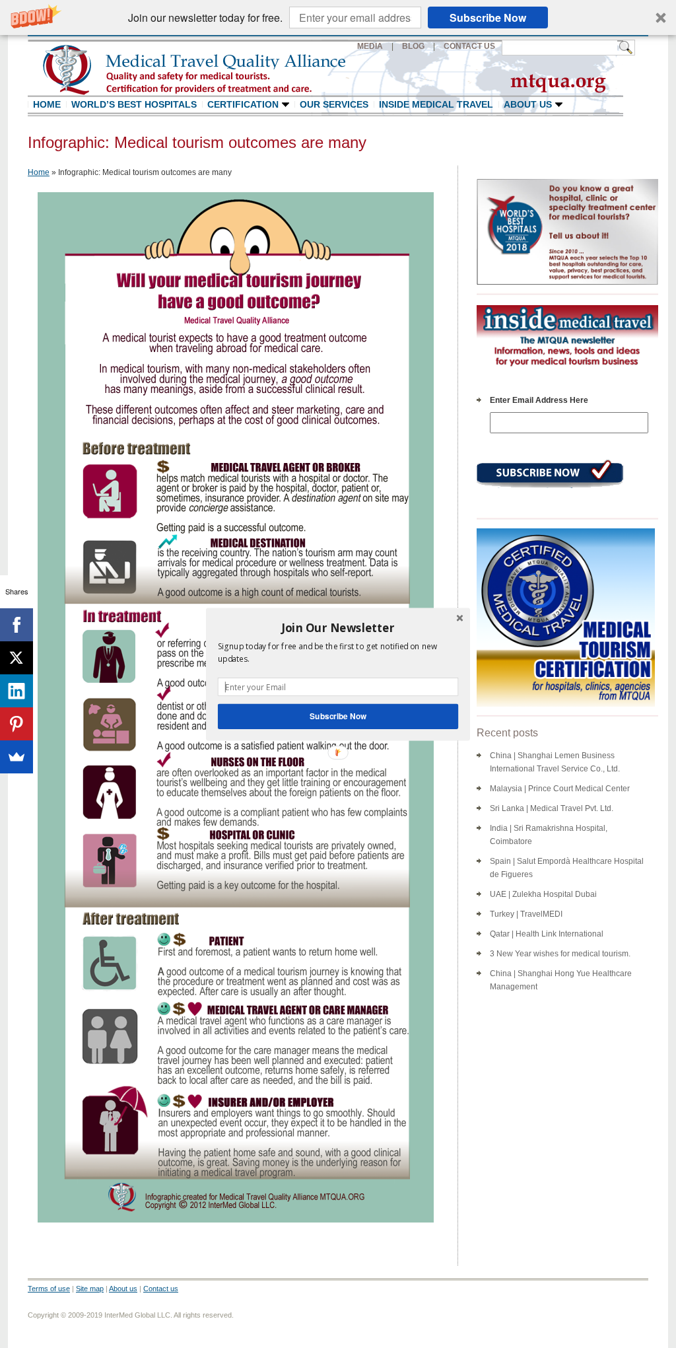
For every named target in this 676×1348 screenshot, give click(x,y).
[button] (338, 627)
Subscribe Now (338, 715)
